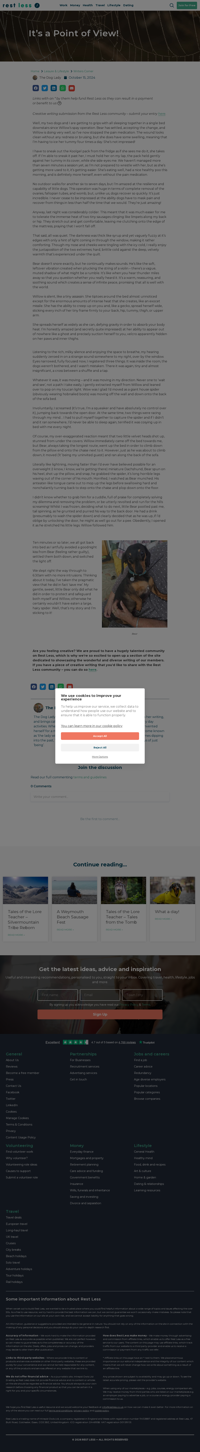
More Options (100, 756)
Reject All (100, 747)
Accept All (100, 736)
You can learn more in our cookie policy (91, 726)
